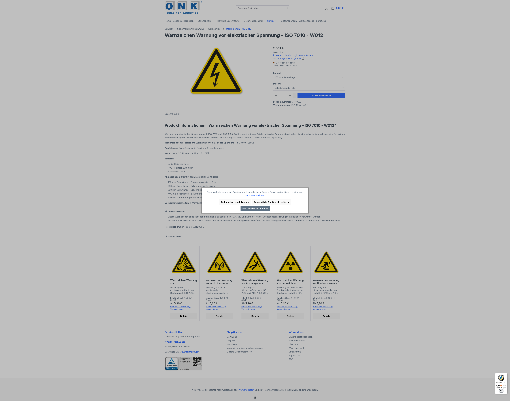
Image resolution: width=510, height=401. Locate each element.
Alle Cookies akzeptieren (255, 208)
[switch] (501, 390)
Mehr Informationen (255, 195)
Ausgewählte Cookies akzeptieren (272, 202)
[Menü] (505, 374)
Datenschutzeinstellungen (235, 202)
